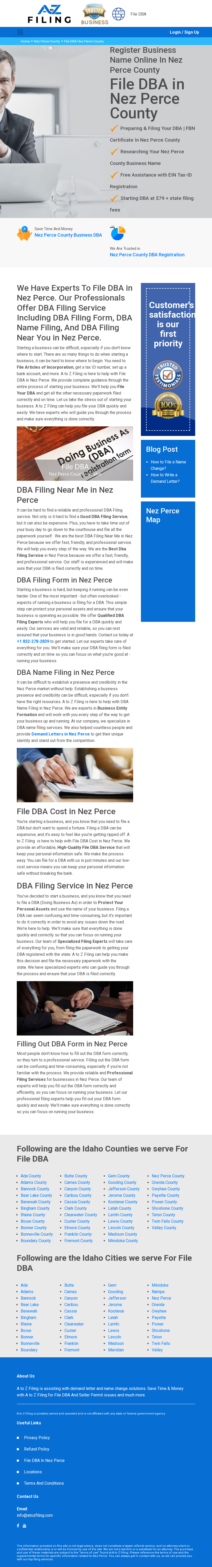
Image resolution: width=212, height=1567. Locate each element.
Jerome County (121, 1195)
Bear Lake (30, 1304)
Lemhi (113, 1324)
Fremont (71, 1349)
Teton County (163, 1214)
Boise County (33, 1221)
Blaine (26, 1324)
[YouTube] (18, 1525)
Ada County (31, 1176)
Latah (113, 1317)
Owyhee (159, 1311)
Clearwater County (80, 1214)
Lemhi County (120, 1214)
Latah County (119, 1208)
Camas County (77, 1182)
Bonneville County (37, 1234)
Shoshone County (167, 1208)
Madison (116, 1343)
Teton (157, 1337)
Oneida (158, 1304)
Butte (69, 1285)
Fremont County (78, 1240)
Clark (68, 1317)
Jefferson (117, 1298)
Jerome (115, 1304)
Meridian (116, 1349)
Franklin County (78, 1234)
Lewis (113, 1330)
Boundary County (36, 1240)
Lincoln (114, 1337)
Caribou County (78, 1195)
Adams (27, 1291)
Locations (33, 1471)
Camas (70, 1291)
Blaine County (33, 1214)
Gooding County (122, 1182)
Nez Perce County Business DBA (68, 235)
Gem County (119, 1176)
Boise (26, 1330)
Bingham (28, 1317)
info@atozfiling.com (35, 1515)
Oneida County (165, 1182)
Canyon (71, 1298)
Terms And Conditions (44, 1483)
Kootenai (116, 1311)
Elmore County (77, 1227)
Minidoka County (123, 1240)
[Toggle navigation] (20, 32)
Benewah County (36, 1201)
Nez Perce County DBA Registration (147, 254)
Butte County (75, 1176)
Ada (24, 1285)
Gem (112, 1285)
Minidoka (160, 1285)
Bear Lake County (36, 1195)
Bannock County (35, 1188)
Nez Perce (161, 1298)
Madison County (122, 1234)
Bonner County (34, 1227)
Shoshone (161, 1330)
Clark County (75, 1208)
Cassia (70, 1311)
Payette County (165, 1195)
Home (25, 41)
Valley (157, 1349)
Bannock (28, 1298)
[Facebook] (24, 1525)
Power (158, 1324)
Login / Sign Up (184, 32)
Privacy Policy (37, 1437)
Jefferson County (124, 1188)
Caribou (71, 1304)
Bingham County (35, 1208)
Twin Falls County (168, 1221)
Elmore (70, 1337)
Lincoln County (121, 1227)
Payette (159, 1317)
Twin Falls (161, 1343)
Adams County (34, 1182)
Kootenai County (123, 1201)
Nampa (158, 1291)
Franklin (71, 1343)
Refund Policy (36, 1449)
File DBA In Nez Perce (44, 1460)
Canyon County (77, 1188)
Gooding (115, 1291)
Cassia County (77, 1201)
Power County (164, 1201)
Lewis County (120, 1221)
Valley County (164, 1227)
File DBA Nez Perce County (84, 41)
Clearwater (74, 1324)
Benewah (29, 1311)
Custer (70, 1330)
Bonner (27, 1337)
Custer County (77, 1221)
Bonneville (30, 1343)
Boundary (29, 1349)
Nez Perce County (47, 41)
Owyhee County (166, 1188)
